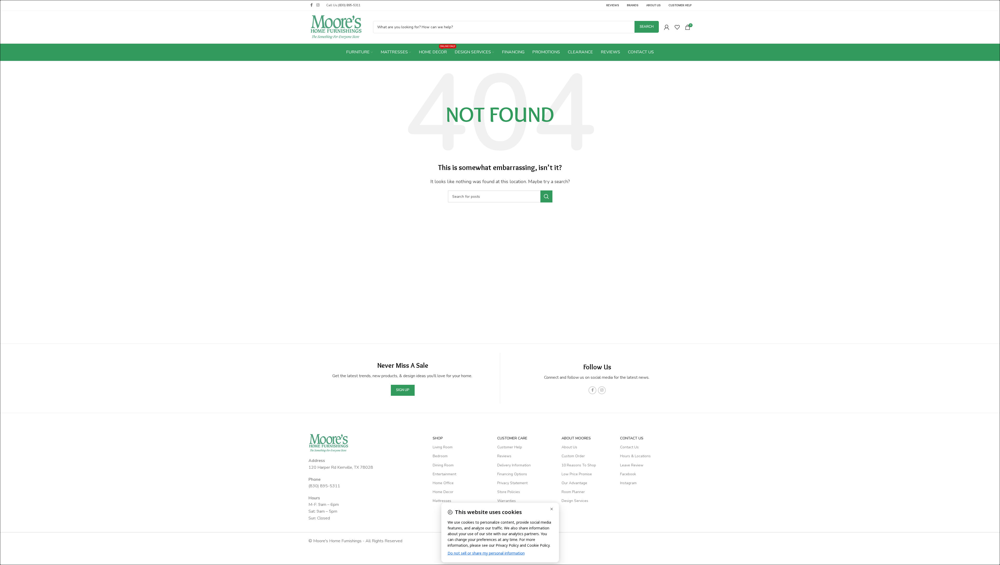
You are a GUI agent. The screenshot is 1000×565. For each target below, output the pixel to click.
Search (647, 26)
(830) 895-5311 (349, 5)
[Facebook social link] (311, 5)
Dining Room (443, 465)
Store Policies (508, 491)
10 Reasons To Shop (579, 465)
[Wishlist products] (677, 27)
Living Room (443, 447)
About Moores (576, 438)
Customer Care (512, 438)
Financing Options (512, 474)
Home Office (443, 483)
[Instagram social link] (318, 5)
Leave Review (631, 465)
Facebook (628, 474)
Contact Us (629, 447)
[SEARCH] (546, 196)
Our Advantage (574, 483)
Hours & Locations (635, 456)
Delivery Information (514, 465)
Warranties (506, 500)
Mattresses (442, 500)
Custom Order (573, 456)
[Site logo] (336, 27)
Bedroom (440, 456)
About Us (569, 447)
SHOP (438, 438)
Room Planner (573, 491)
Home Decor (443, 491)
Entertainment (444, 474)
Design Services (575, 500)
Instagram (628, 483)
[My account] (666, 27)
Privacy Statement (512, 483)
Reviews (504, 456)
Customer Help (509, 447)
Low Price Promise (577, 474)
